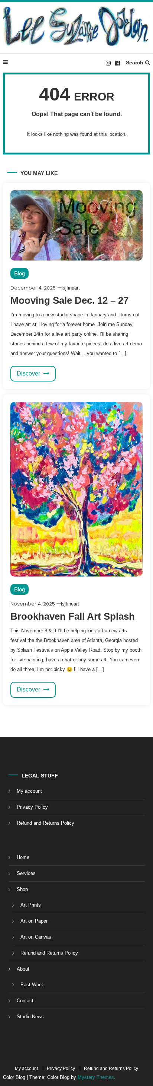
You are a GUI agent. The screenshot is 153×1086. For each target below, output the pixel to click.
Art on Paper (34, 921)
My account (29, 791)
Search (134, 63)
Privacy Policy (32, 807)
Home (23, 857)
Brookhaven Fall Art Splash (72, 616)
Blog (19, 273)
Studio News (30, 1016)
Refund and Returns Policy (45, 823)
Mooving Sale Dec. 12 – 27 (69, 300)
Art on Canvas (35, 937)
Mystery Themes (96, 1077)
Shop (22, 889)
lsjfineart (71, 288)
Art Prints (30, 905)
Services (26, 873)
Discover (29, 373)
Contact (25, 1000)
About (23, 969)
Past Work (31, 984)
